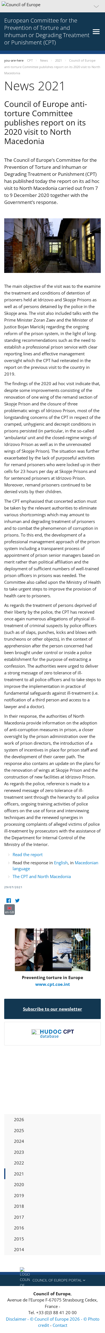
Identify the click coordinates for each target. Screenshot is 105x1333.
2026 (19, 1119)
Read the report (28, 854)
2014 (19, 1249)
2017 (19, 1217)
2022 (19, 1163)
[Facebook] (8, 900)
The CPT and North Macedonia (42, 876)
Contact (60, 1325)
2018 (19, 1206)
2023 (19, 1152)
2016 (19, 1228)
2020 (19, 1184)
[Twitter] (17, 900)
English (61, 862)
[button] (52, 6)
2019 (19, 1195)
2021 (19, 1174)
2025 (19, 1130)
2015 (19, 1239)
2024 (19, 1141)
